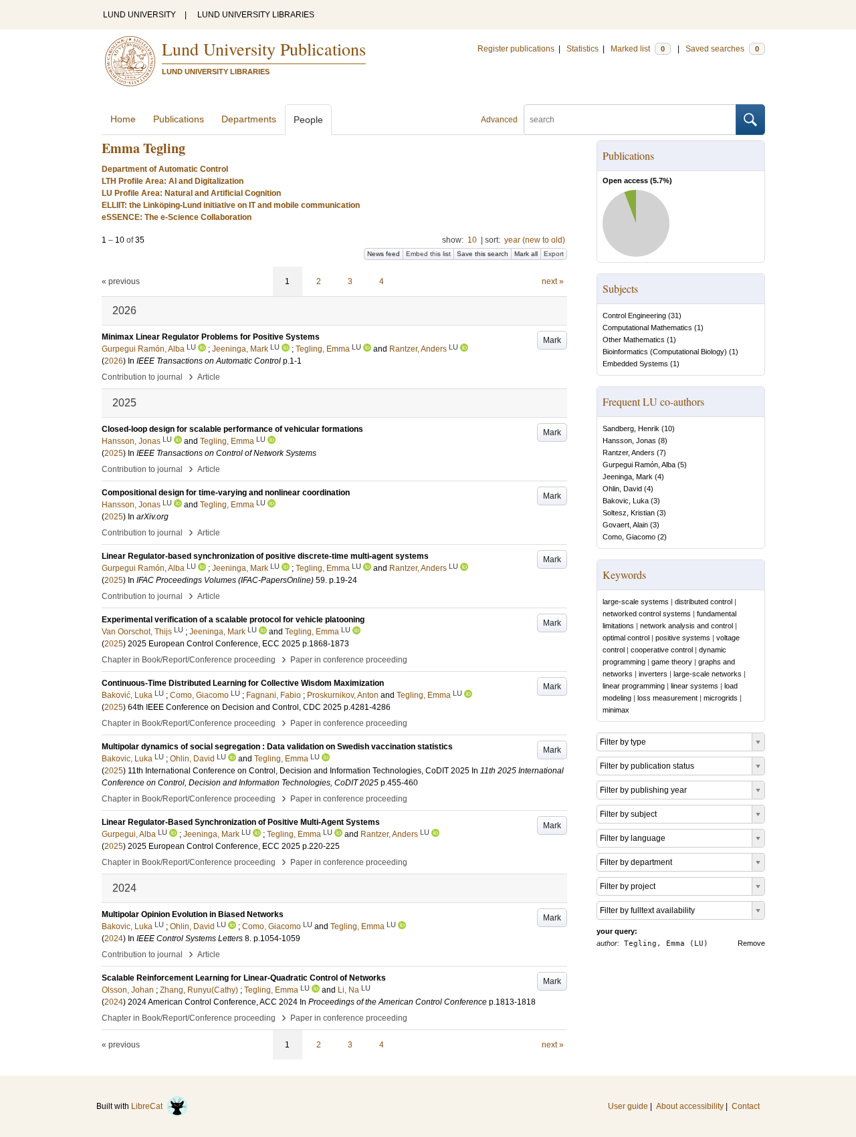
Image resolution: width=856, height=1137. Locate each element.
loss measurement (667, 698)
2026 (113, 361)
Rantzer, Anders (629, 453)
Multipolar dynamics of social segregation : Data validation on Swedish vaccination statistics (277, 746)
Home (123, 119)
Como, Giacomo (629, 537)
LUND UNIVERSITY (139, 14)
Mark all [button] (526, 253)
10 (472, 240)
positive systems (682, 638)
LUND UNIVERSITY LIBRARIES (255, 14)
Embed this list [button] (428, 253)
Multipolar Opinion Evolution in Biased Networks (193, 914)
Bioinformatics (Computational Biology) (665, 352)
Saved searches (722, 48)
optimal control (626, 638)
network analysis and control (686, 626)
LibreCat (149, 1106)
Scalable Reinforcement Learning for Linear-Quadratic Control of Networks (244, 978)
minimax (616, 710)
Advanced (499, 119)
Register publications (515, 48)
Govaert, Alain (625, 525)
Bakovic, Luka (626, 501)
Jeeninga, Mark (628, 477)
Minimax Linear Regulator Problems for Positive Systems (211, 337)
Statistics (582, 48)
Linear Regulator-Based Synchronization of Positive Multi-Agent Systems (241, 822)
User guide (628, 1106)
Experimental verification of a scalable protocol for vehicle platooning (233, 619)
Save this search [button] (482, 253)
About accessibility (690, 1106)
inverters (653, 674)
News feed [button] (383, 253)
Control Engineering (634, 315)
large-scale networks (707, 674)
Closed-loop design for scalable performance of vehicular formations (232, 429)
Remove (751, 943)
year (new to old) (534, 240)
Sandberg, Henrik (631, 428)
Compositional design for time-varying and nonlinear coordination (226, 492)
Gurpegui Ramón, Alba (639, 465)
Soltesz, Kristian (629, 513)
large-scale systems (636, 602)
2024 (113, 938)
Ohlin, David (622, 489)
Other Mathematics (634, 340)
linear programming (634, 686)
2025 (113, 453)
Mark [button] (552, 340)
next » (553, 281)
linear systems (694, 686)
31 (675, 315)
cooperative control (662, 650)
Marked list (638, 48)
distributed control (703, 602)
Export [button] (554, 253)
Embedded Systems (635, 364)
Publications (178, 119)
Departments (248, 119)
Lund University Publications (264, 48)
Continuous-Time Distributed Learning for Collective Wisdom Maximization (243, 683)
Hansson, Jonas (629, 440)
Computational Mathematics (647, 328)
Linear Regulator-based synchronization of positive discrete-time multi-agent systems (265, 556)
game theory (671, 662)
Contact (746, 1106)
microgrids (721, 698)
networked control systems (647, 614)
